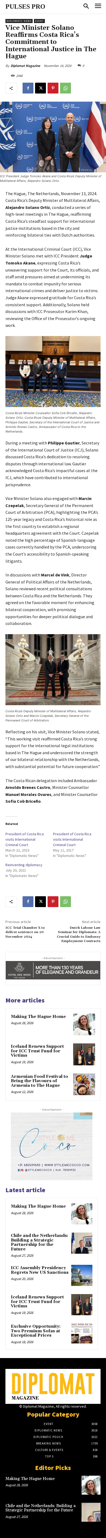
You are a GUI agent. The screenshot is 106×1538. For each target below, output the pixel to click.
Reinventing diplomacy (23, 864)
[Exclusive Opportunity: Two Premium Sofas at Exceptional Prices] (81, 1333)
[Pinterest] (53, 88)
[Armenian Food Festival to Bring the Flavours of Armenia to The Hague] (84, 1084)
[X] (40, 88)
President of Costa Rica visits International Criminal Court (24, 839)
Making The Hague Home (38, 1016)
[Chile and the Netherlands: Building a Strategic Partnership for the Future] (81, 1243)
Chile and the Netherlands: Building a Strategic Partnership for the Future (39, 1242)
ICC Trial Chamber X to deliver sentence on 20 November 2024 (25, 932)
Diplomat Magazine (25, 65)
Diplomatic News (19, 21)
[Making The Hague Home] (84, 1025)
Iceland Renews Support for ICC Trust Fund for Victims (37, 1051)
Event (39, 21)
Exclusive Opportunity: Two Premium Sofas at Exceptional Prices (36, 1331)
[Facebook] (28, 88)
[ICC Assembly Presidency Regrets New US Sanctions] (81, 1275)
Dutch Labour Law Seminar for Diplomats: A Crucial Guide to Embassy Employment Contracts (79, 934)
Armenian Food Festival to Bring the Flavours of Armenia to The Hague (39, 1081)
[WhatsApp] (65, 88)
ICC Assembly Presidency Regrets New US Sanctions (39, 1270)
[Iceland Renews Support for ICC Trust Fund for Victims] (84, 1054)
